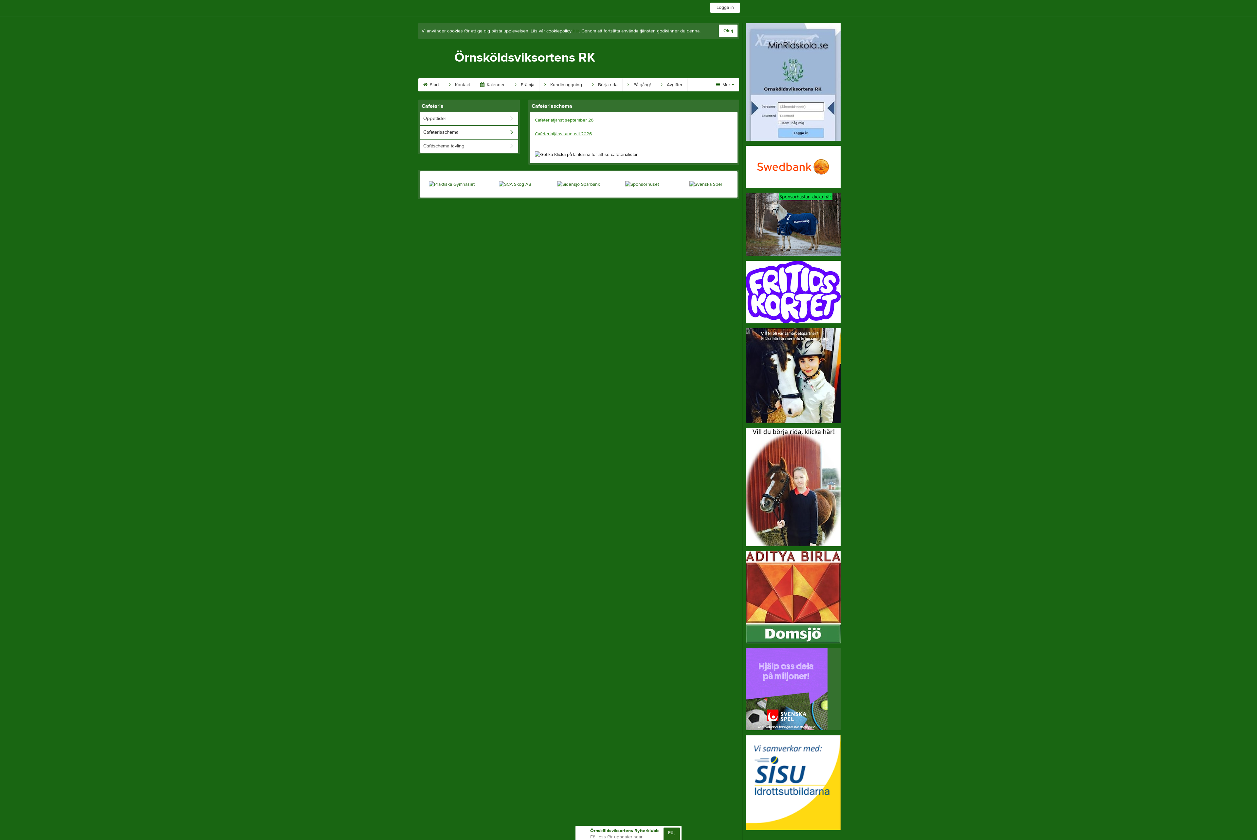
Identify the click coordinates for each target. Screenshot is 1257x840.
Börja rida (607, 85)
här (576, 31)
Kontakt (462, 85)
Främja (526, 85)
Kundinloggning (565, 85)
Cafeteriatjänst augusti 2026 (563, 134)
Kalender (495, 85)
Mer (726, 85)
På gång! (641, 85)
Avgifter (674, 85)
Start (433, 85)
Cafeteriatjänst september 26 (564, 120)
